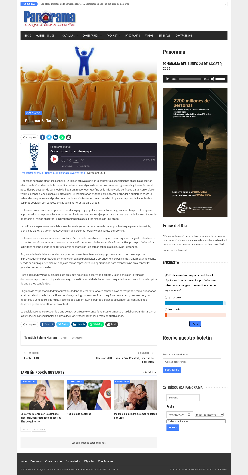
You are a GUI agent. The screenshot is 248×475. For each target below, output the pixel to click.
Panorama (36, 461)
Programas (132, 35)
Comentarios (91, 35)
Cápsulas (68, 35)
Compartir (83, 166)
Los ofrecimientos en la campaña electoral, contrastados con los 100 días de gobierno (84, 4)
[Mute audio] (63, 160)
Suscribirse (172, 369)
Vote (195, 323)
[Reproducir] (167, 79)
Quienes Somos (45, 35)
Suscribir (67, 166)
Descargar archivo (32, 172)
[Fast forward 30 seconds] (83, 161)
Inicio (28, 35)
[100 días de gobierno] (89, 395)
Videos (149, 35)
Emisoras (164, 35)
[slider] (221, 78)
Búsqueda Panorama (185, 387)
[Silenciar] (212, 79)
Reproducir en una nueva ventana (65, 172)
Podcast (112, 35)
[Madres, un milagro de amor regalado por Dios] (135, 395)
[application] (195, 79)
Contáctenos (184, 35)
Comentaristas (53, 461)
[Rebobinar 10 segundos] (69, 161)
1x (76, 160)
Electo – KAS (31, 358)
